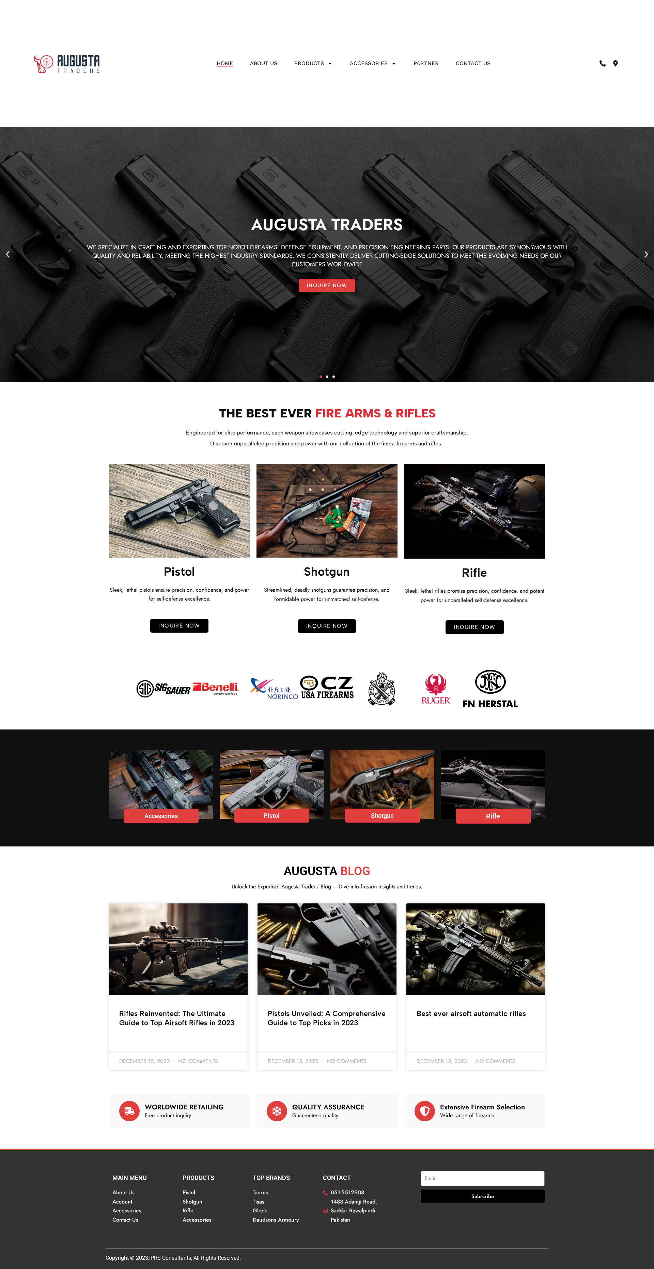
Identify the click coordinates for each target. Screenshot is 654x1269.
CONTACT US (473, 63)
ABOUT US (263, 63)
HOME (225, 63)
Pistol (272, 815)
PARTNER (426, 63)
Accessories (369, 63)
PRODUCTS (309, 63)
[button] (7, 254)
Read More (130, 1041)
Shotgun (382, 815)
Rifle (493, 816)
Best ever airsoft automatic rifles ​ (472, 1013)
